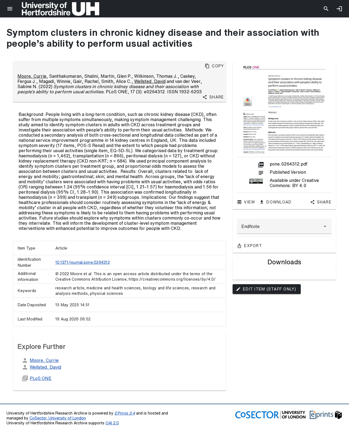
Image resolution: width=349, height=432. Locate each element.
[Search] (326, 8)
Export (253, 246)
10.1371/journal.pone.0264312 (82, 262)
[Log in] (339, 8)
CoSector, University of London (57, 418)
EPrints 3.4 (125, 413)
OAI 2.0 (112, 423)
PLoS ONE (41, 378)
